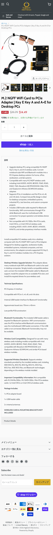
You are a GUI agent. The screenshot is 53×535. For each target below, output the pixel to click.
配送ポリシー (20, 522)
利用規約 (9, 522)
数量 (3, 122)
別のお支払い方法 (26, 150)
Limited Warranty (22, 525)
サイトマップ (45, 525)
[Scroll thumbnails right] (49, 88)
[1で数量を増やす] (23, 127)
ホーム (4, 23)
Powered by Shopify (26, 530)
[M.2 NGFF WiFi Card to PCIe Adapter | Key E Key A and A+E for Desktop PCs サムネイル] (5, 88)
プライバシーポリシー (36, 522)
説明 (6, 160)
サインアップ (42, 482)
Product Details (10, 421)
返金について (8, 525)
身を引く (34, 525)
